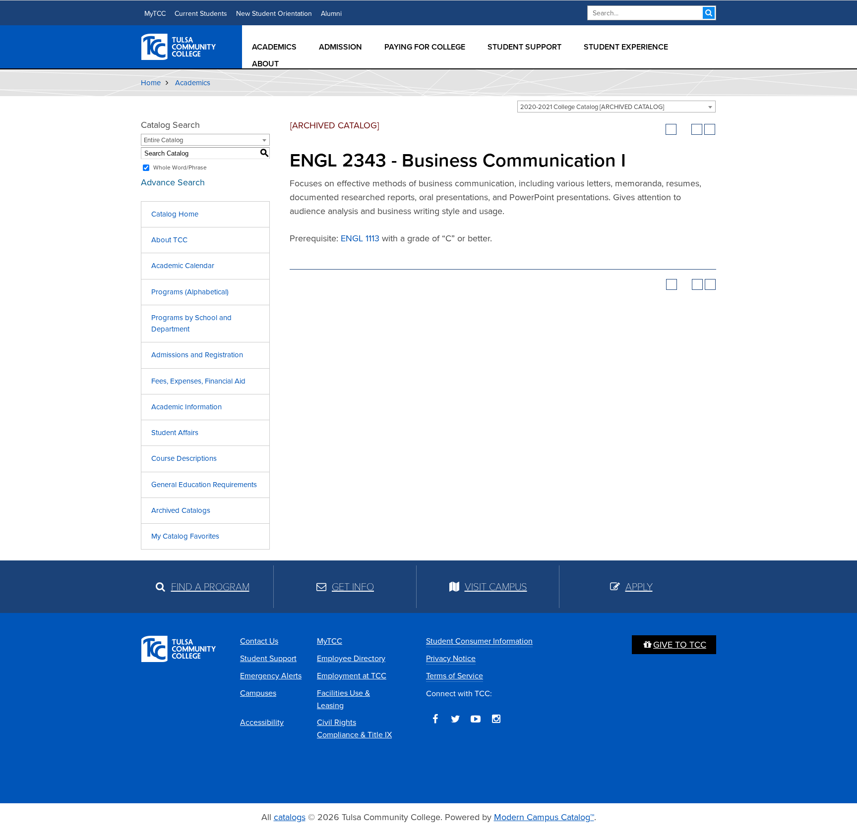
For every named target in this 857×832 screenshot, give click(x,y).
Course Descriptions (184, 458)
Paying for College (424, 47)
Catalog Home (174, 214)
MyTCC (155, 13)
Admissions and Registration (197, 354)
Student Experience (626, 47)
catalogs (290, 817)
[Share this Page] (683, 129)
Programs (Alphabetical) (190, 291)
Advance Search (173, 182)
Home (151, 82)
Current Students (201, 13)
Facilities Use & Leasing (343, 699)
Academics (274, 47)
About (265, 63)
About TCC (169, 239)
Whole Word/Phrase (180, 167)
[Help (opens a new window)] (709, 129)
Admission (340, 47)
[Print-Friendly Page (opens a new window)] (696, 129)
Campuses (258, 693)
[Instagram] (496, 719)
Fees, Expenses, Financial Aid (198, 381)
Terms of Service (454, 675)
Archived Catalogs (180, 510)
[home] (179, 46)
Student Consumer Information (479, 641)
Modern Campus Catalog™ (544, 817)
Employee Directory (351, 658)
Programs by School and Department (191, 323)
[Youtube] (476, 719)
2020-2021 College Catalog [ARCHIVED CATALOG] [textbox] (592, 106)
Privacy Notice (451, 658)
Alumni (331, 13)
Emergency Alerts (271, 675)
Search (709, 13)
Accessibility (262, 722)
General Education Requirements (204, 484)
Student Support (524, 47)
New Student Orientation (274, 13)
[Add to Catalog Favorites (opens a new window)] (671, 129)
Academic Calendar (182, 265)
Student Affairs (174, 432)
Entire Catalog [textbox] (163, 140)
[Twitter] (455, 719)
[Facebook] (435, 719)
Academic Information (186, 406)
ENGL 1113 (360, 238)
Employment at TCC (351, 675)
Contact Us (259, 641)
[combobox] (616, 106)
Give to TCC (679, 644)
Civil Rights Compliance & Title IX (354, 728)
